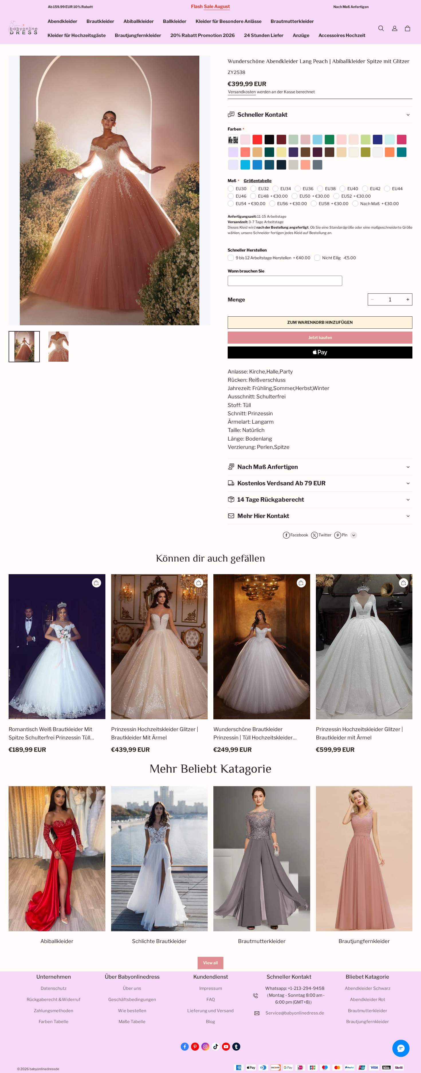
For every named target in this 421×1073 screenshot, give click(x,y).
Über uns (132, 988)
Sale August (217, 6)
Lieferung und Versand (210, 1010)
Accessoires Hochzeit (341, 35)
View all (210, 962)
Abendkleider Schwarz (367, 988)
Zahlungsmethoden (53, 1010)
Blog (210, 1021)
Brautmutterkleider (292, 21)
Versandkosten (242, 91)
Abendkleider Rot (367, 999)
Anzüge (301, 35)
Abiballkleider (138, 21)
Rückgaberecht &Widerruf (53, 999)
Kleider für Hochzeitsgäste (77, 35)
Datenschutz (53, 988)
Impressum (210, 988)
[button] (381, 28)
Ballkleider (174, 21)
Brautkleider (100, 21)
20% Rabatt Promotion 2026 (202, 35)
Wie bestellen (132, 1010)
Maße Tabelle (132, 1021)
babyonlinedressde (44, 1069)
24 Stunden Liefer (264, 35)
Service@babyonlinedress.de (294, 1013)
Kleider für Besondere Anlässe (228, 21)
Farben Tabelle (53, 1021)
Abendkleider (62, 21)
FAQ (210, 999)
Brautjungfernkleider (138, 35)
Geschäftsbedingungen (132, 999)
